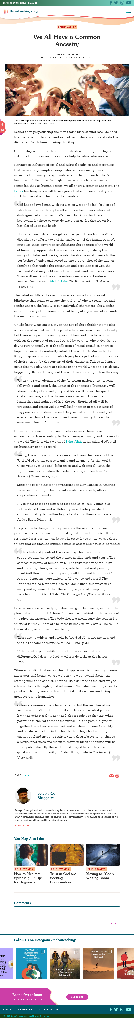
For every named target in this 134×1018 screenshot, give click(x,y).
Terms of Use (50, 1009)
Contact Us (11, 1009)
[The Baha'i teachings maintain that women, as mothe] (31, 963)
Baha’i (18, 191)
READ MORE (22, 825)
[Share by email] (112, 775)
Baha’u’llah (74, 441)
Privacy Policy (30, 1009)
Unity (26, 775)
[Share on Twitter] (2, 130)
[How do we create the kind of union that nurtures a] (66, 963)
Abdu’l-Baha (59, 281)
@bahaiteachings (63, 940)
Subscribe (77, 996)
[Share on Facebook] (2, 125)
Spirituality (67, 26)
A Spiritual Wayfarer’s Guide (77, 57)
